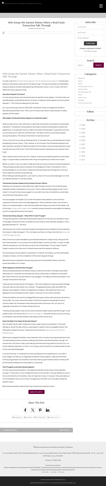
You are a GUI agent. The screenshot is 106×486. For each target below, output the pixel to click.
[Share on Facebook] (25, 410)
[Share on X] (33, 410)
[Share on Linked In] (47, 410)
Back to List (36, 392)
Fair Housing (61, 472)
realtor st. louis (53, 417)
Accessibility (54, 472)
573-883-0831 (56, 460)
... (59, 417)
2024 (83, 132)
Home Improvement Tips (85, 103)
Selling (80, 81)
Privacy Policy (45, 472)
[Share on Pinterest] (40, 410)
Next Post (64, 430)
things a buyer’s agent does (21, 208)
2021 (83, 144)
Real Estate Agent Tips (84, 92)
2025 (83, 129)
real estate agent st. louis (85, 86)
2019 (83, 152)
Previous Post (10, 430)
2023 (83, 136)
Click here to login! (90, 51)
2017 (83, 160)
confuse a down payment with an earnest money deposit (37, 81)
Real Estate (28, 417)
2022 (83, 140)
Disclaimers (64, 483)
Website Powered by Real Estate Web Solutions (53, 479)
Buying (80, 84)
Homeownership (82, 89)
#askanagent (18, 417)
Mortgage (81, 100)
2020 (83, 148)
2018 (83, 156)
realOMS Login (72, 483)
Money (80, 95)
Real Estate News (40, 417)
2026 (83, 125)
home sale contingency (34, 314)
